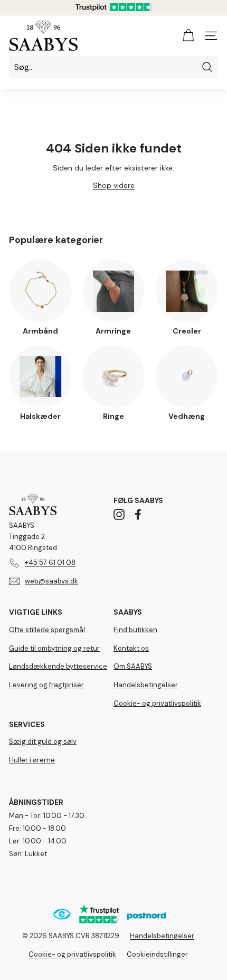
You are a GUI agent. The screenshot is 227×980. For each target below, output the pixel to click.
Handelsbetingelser (146, 684)
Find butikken (135, 629)
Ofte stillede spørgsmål (47, 629)
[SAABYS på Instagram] (119, 514)
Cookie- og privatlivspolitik (157, 703)
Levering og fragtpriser (46, 684)
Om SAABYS (133, 666)
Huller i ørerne (32, 760)
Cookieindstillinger (157, 954)
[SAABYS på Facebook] (138, 514)
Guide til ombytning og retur (54, 648)
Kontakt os (131, 648)
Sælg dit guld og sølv (43, 741)
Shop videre (114, 185)
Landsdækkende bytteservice (58, 666)
